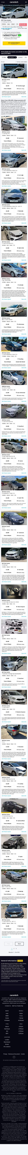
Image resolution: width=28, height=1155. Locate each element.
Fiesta (21, 1013)
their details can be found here (20, 1090)
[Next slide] (26, 11)
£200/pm (21, 1033)
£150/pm (21, 1031)
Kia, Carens (11, 57)
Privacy (5, 1054)
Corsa (21, 1016)
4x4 (7, 1031)
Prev (8, 944)
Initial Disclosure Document (13, 1081)
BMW (7, 1016)
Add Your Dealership (17, 1006)
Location (20, 57)
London (7, 1039)
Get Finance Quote (6, 96)
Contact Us (8, 1006)
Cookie (23, 1054)
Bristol (7, 1044)
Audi (7, 1013)
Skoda (7, 1018)
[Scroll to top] (14, 1057)
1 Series (21, 1018)
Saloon (7, 1026)
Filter (5, 57)
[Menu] (26, 2)
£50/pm (21, 1026)
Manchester (7, 1042)
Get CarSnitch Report (14, 43)
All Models (21, 1020)
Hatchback (7, 1029)
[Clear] (16, 57)
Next (19, 944)
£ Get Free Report (6, 28)
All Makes (7, 1020)
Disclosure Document (14, 1054)
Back (3, 2)
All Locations (7, 1046)
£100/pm (21, 1029)
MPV (7, 1033)
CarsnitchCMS (21, 1060)
